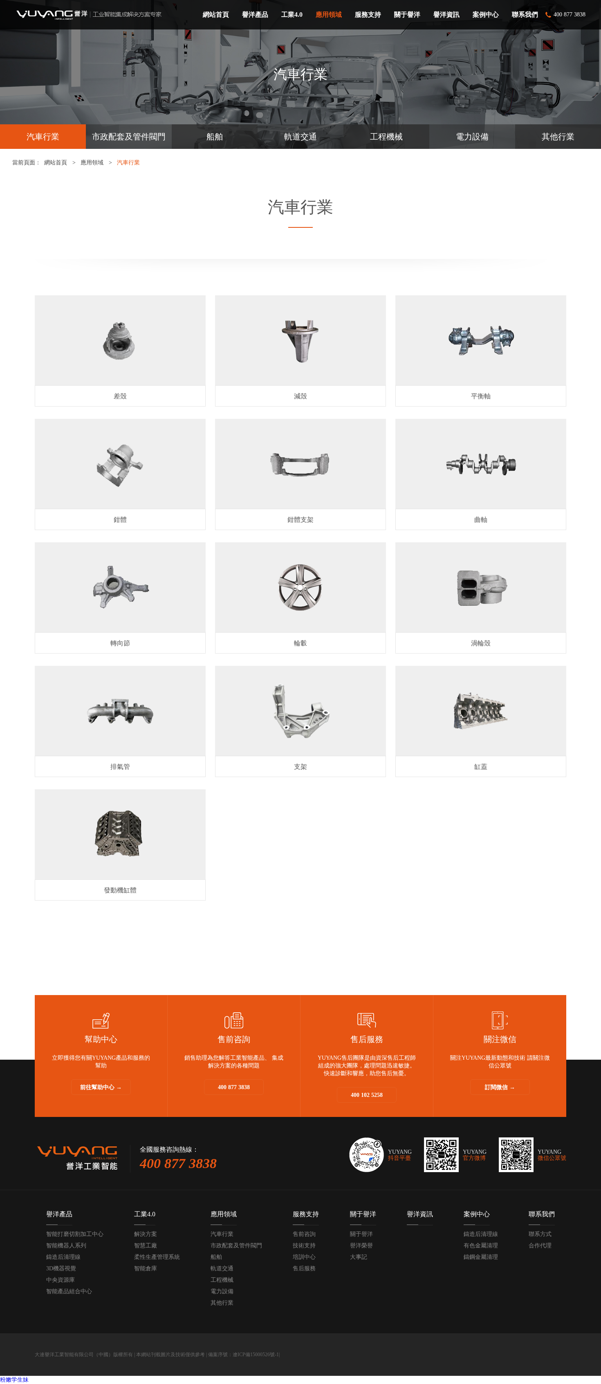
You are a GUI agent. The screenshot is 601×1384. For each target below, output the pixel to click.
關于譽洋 (363, 1214)
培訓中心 (304, 1257)
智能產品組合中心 (69, 1291)
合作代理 (540, 1245)
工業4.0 (144, 1214)
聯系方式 (540, 1234)
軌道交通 (300, 136)
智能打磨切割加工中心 (74, 1234)
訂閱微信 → (500, 1087)
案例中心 (477, 1214)
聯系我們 (542, 1214)
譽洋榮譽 (361, 1245)
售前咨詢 (304, 1234)
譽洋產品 (59, 1214)
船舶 (214, 136)
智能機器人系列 (66, 1245)
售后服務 (304, 1268)
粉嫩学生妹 (14, 1380)
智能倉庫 (145, 1268)
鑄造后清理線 (63, 1257)
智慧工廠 (145, 1245)
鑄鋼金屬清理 (481, 1257)
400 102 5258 (367, 1095)
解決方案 (145, 1234)
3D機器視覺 (61, 1268)
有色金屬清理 (481, 1245)
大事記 (358, 1257)
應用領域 (92, 163)
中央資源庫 (60, 1280)
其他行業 (558, 136)
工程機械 (386, 136)
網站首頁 (55, 163)
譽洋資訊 (420, 1214)
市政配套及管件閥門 (129, 136)
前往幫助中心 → (101, 1087)
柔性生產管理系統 (157, 1257)
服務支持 (306, 1214)
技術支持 (304, 1245)
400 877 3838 (234, 1087)
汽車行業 (43, 136)
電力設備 (472, 136)
